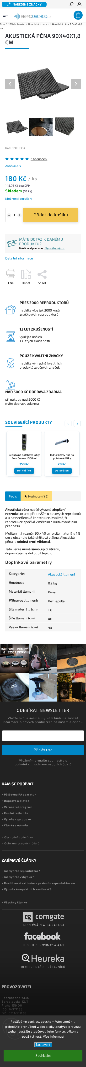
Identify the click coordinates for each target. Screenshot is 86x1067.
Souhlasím (43, 1055)
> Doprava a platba (15, 800)
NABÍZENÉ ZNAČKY (27, 4)
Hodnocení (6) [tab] (38, 496)
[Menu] (5, 14)
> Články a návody (15, 825)
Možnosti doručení (18, 198)
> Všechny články (14, 902)
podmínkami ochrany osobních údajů (43, 764)
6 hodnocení (39, 158)
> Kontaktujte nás (15, 813)
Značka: (13, 166)
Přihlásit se (43, 750)
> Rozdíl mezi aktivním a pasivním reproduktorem (38, 883)
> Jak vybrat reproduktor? (21, 870)
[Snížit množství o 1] (9, 215)
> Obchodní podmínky (17, 837)
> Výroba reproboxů (16, 819)
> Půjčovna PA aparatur (19, 794)
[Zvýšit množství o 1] (19, 215)
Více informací (53, 1036)
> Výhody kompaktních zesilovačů (27, 889)
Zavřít (69, 291)
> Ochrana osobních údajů (20, 843)
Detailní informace (19, 258)
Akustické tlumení (61, 574)
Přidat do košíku (50, 214)
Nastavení (43, 1045)
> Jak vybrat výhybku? (18, 876)
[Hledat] (71, 4)
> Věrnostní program (17, 807)
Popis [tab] (13, 496)
